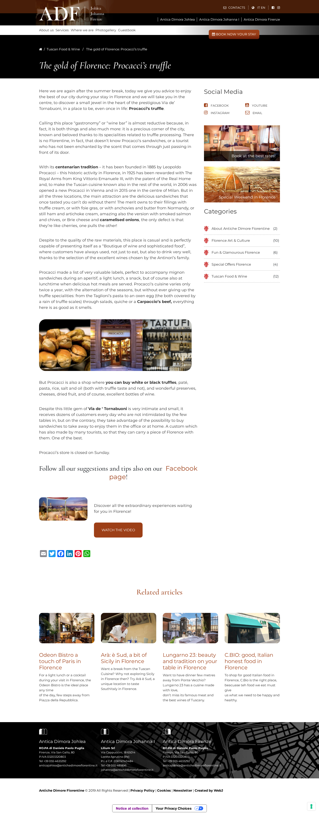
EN (263, 8)
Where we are (82, 30)
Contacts (236, 8)
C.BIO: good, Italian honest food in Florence (249, 661)
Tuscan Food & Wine (63, 49)
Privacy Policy (142, 790)
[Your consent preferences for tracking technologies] (311, 806)
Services (62, 30)
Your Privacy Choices (174, 808)
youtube (259, 106)
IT (258, 8)
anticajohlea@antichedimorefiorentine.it (68, 765)
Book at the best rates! (254, 156)
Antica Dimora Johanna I (219, 19)
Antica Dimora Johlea (177, 19)
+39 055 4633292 (55, 761)
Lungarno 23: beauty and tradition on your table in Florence (190, 661)
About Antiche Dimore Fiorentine (241, 229)
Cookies (164, 790)
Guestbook (127, 30)
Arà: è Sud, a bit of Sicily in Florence (124, 658)
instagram (219, 113)
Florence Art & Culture (231, 240)
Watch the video (118, 530)
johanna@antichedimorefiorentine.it (127, 769)
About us (46, 30)
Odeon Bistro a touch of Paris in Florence (60, 661)
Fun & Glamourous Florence (236, 252)
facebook (219, 106)
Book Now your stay (235, 34)
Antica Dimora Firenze (262, 19)
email (257, 113)
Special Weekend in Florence (247, 197)
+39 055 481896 (116, 765)
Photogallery (105, 30)
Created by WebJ (209, 790)
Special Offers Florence (231, 264)
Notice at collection (132, 808)
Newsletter (182, 790)
